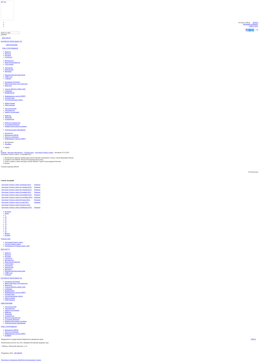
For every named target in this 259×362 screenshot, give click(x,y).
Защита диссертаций (12, 112)
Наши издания (10, 103)
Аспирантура (9, 119)
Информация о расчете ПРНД (15, 96)
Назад (7, 213)
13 (5, 222)
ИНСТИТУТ (6, 38)
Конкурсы (8, 85)
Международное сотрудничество (16, 84)
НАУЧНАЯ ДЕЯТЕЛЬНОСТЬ (11, 41)
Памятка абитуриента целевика (16, 126)
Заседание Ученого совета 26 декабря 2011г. (17, 187)
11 (5, 219)
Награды (8, 53)
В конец (7, 235)
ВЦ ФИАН (18, 353)
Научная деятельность (15, 152)
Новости (8, 52)
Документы (9, 68)
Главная (3, 152)
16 (5, 228)
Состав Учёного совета (13, 244)
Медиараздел (9, 61)
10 (5, 217)
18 (5, 232)
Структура (8, 57)
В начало (8, 211)
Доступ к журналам (11, 137)
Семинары (8, 91)
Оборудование (10, 105)
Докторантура (10, 110)
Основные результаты (12, 82)
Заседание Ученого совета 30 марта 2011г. (16, 205)
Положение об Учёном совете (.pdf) (17, 246)
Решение (37, 185)
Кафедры (8, 115)
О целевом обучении (12, 124)
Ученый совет (10, 98)
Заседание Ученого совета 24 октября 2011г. (17, 195)
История (8, 55)
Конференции (9, 93)
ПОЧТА (255, 22)
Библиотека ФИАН (11, 135)
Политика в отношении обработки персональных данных (21, 360)
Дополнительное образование (15, 130)
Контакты (8, 71)
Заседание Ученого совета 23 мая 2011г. (15, 202)
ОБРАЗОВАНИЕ (12, 45)
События (8, 78)
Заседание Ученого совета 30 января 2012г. (16, 185)
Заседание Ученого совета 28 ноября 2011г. (16, 192)
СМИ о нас (9, 77)
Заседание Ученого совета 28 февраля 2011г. (17, 207)
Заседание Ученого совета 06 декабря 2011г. (17, 190)
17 (5, 230)
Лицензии (8, 117)
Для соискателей (10, 108)
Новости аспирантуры (12, 123)
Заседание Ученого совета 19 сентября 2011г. (17, 197)
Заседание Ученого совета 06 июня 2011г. (16, 200)
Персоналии (9, 69)
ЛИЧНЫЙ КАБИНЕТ (250, 24)
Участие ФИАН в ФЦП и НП (15, 89)
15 (5, 226)
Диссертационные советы (14, 100)
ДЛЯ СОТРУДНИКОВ (10, 48)
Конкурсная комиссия (12, 62)
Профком (8, 144)
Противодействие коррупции (15, 75)
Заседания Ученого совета (44, 152)
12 (5, 221)
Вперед (7, 233)
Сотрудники (9, 64)
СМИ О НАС (253, 26)
